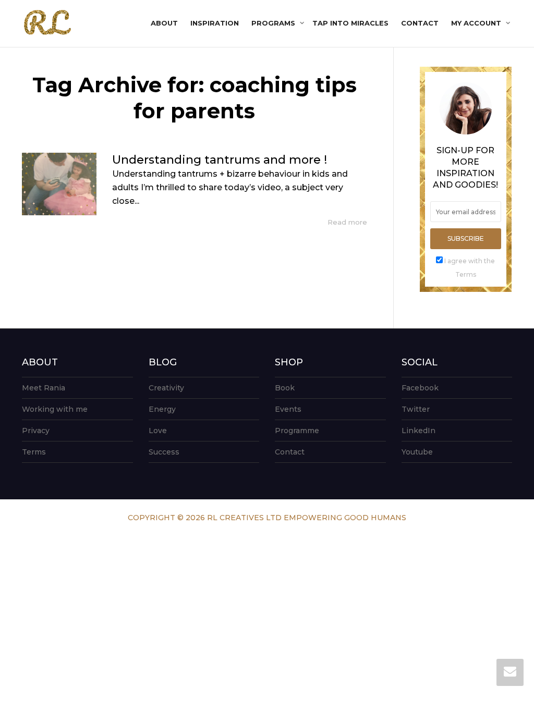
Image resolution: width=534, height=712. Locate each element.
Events (288, 409)
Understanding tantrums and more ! (219, 160)
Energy (162, 409)
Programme (297, 430)
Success (164, 452)
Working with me (55, 409)
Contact (420, 23)
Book (285, 387)
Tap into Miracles (350, 23)
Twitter (416, 409)
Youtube (417, 452)
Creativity (166, 387)
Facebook (420, 387)
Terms (34, 452)
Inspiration (214, 23)
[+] (59, 184)
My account (477, 23)
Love (158, 430)
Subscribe (465, 238)
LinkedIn (418, 430)
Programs (274, 23)
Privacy (36, 430)
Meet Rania (43, 387)
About (164, 23)
